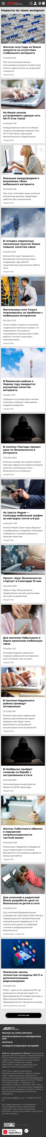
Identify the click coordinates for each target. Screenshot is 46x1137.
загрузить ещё (23, 1015)
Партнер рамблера (23, 1125)
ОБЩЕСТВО (8, 75)
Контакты (7, 1042)
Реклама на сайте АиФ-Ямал (17, 1033)
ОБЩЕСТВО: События (13, 934)
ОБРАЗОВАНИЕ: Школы (14, 1006)
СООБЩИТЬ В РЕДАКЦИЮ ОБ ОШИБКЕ (20, 1046)
